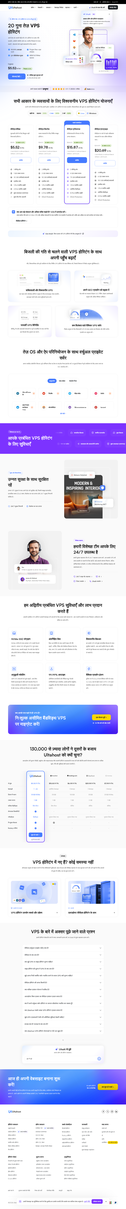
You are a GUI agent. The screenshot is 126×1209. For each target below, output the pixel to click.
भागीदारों (84, 1143)
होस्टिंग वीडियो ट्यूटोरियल (70, 1179)
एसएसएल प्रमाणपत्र (41, 1132)
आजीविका (104, 1142)
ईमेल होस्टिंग (11, 1171)
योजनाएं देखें (16, 76)
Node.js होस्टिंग (66, 1135)
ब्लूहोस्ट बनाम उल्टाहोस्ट (42, 1161)
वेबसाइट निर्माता (59, 7)
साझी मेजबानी (11, 1128)
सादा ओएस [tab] (62, 381)
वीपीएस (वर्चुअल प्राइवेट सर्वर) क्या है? (37, 948)
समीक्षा (83, 1139)
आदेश (21, 160)
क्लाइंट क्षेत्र (113, 7)
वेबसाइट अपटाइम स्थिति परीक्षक (44, 1146)
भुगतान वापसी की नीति (24, 1190)
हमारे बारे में (11, 1190)
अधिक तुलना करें (40, 1179)
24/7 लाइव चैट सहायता (83, 577)
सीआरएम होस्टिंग (12, 1175)
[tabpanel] (63, 402)
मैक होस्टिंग (11, 1149)
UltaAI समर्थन (96, 581)
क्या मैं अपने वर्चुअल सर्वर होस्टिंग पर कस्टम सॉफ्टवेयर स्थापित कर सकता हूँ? (49, 1003)
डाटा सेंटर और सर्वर (87, 1132)
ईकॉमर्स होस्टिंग (12, 1168)
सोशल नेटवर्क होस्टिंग (13, 1164)
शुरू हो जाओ (35, 835)
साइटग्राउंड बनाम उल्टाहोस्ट (43, 1175)
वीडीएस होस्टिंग (21, 221)
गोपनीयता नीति (50, 1190)
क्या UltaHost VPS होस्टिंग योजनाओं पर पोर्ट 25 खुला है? (44, 1031)
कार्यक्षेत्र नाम (39, 1128)
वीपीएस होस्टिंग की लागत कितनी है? (36, 982)
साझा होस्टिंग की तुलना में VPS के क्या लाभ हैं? (39, 969)
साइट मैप (69, 1190)
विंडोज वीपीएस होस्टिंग (13, 1146)
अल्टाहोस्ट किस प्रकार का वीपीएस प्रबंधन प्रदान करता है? (43, 996)
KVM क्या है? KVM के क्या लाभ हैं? (36, 1024)
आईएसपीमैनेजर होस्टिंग (68, 1143)
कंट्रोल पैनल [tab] (73, 381)
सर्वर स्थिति (85, 1146)
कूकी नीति (87, 1201)
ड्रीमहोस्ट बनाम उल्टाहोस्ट (43, 1164)
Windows (92, 113)
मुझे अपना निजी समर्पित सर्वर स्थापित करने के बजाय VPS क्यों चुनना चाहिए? (49, 975)
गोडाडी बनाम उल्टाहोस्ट (42, 1171)
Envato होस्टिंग (12, 1179)
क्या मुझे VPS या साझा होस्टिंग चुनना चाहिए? (39, 962)
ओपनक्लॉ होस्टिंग (66, 1146)
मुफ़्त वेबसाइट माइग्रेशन (88, 1150)
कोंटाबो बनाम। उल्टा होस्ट (43, 1168)
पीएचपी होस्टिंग (66, 1128)
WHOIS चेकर (40, 1135)
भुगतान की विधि (86, 1135)
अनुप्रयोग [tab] (52, 381)
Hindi (115, 2)
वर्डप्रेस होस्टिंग (12, 1132)
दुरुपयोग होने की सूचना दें (108, 1132)
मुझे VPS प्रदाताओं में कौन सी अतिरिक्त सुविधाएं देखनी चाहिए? (44, 1017)
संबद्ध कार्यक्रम (85, 1128)
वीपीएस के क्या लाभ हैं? (32, 955)
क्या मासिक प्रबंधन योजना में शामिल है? (37, 989)
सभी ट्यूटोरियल (68, 1161)
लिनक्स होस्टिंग (66, 1132)
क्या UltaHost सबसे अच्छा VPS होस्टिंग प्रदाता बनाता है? (43, 1010)
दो (100, 2)
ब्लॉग (103, 1139)
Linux (82, 113)
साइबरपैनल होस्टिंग (67, 1139)
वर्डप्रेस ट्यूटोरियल (69, 1164)
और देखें (62, 414)
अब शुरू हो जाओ (107, 1087)
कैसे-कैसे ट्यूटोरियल (69, 1175)
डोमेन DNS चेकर (40, 1139)
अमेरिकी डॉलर (106, 2)
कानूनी (60, 1190)
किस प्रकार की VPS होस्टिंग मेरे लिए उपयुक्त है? (63, 234)
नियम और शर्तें (38, 1190)
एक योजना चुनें (101, 717)
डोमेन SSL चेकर (40, 1142)
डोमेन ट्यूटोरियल (68, 1168)
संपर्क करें (96, 2)
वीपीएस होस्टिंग (12, 1135)
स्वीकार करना (97, 1201)
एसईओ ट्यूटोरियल (69, 1171)
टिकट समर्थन (80, 581)
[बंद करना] (106, 1201)
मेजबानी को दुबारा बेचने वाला (15, 1161)
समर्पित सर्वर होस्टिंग (13, 1142)
